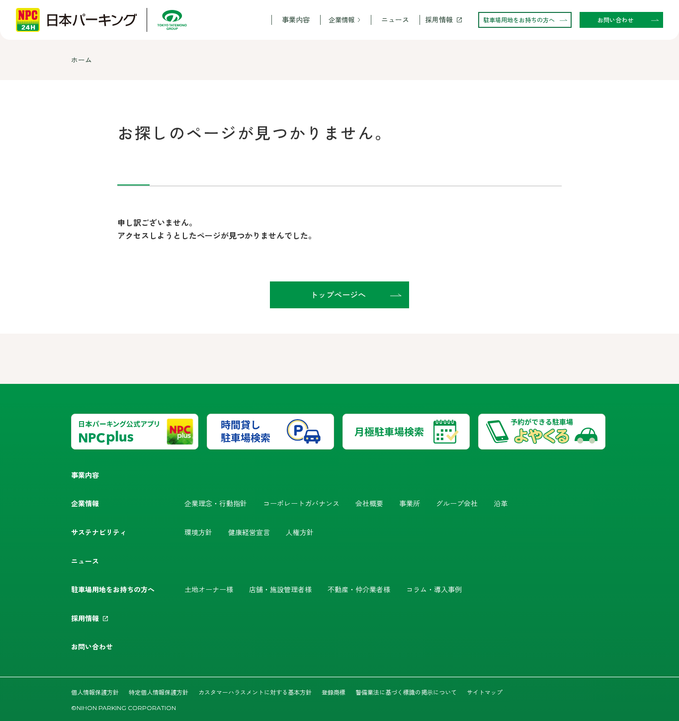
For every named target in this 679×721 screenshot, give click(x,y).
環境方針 (198, 532)
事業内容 (296, 19)
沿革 (501, 503)
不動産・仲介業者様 (359, 589)
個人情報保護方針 (95, 692)
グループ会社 (457, 503)
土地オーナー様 (208, 589)
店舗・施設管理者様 (280, 589)
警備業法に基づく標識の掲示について (406, 692)
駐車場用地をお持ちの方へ (113, 589)
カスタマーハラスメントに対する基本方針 (255, 692)
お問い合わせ (92, 646)
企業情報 (341, 19)
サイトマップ (485, 692)
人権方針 (300, 532)
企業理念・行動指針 (215, 503)
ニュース (395, 19)
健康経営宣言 (249, 532)
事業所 (409, 503)
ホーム (81, 60)
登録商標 (333, 692)
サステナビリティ (99, 532)
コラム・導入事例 (434, 589)
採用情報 (439, 19)
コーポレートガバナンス (301, 503)
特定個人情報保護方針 (158, 692)
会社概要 (369, 503)
